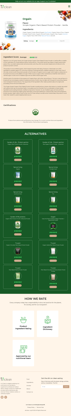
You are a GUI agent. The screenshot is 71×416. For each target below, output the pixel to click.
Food (28, 379)
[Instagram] (5, 397)
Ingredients (30, 382)
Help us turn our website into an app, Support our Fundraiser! (35, 1)
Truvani (17, 243)
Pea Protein (48, 32)
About (28, 388)
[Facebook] (2, 397)
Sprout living (17, 167)
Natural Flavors (46, 35)
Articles (29, 385)
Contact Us (30, 392)
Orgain (53, 217)
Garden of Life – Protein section (17, 142)
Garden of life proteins (17, 217)
